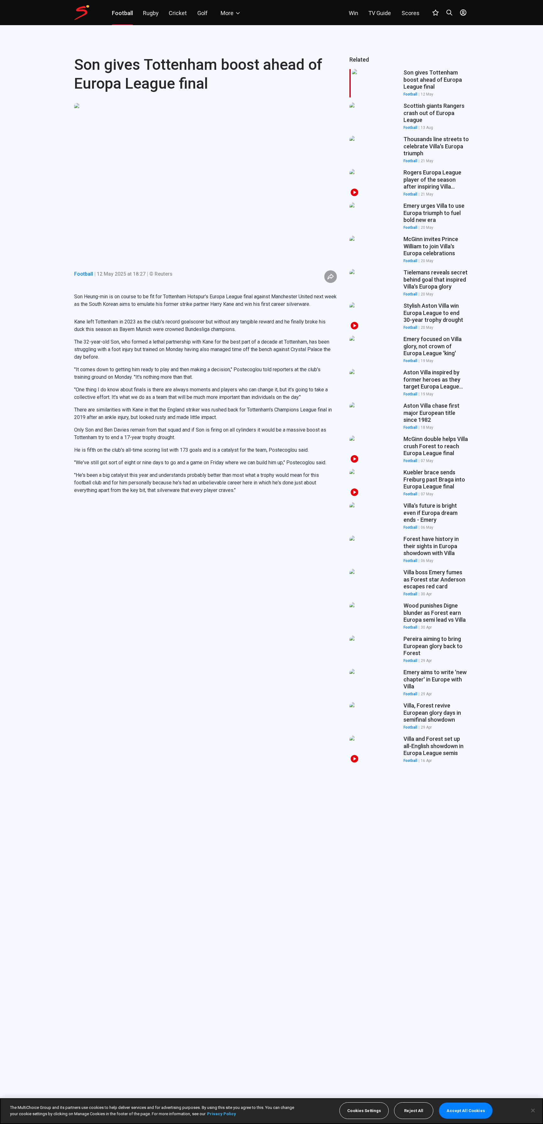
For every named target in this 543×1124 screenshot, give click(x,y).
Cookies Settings (364, 1110)
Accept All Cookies (466, 1110)
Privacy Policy (221, 1113)
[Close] (533, 1110)
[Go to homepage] (81, 12)
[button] (409, 116)
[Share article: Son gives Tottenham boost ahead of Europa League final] (330, 276)
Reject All (413, 1110)
